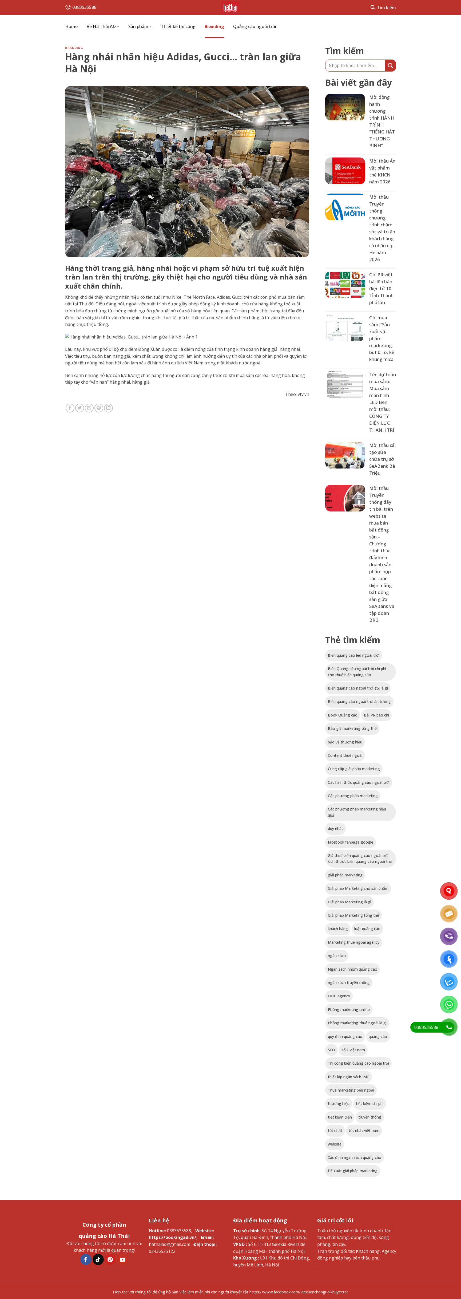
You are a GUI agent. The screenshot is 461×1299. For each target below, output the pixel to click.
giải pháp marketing (345, 874)
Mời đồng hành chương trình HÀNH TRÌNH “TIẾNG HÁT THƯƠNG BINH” (382, 121)
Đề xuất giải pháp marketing (352, 1170)
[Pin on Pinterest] (98, 408)
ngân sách (337, 955)
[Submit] (390, 66)
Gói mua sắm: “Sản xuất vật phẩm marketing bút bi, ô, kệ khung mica (381, 338)
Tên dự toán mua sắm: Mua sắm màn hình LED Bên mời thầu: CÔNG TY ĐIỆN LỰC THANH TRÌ (382, 402)
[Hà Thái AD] (230, 7)
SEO (331, 1049)
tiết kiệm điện (340, 1117)
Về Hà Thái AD (101, 26)
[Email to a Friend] (89, 408)
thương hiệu (338, 1103)
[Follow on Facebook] (86, 1259)
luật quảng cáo (367, 928)
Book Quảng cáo (342, 715)
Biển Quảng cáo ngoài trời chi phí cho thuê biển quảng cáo (357, 671)
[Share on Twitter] (79, 408)
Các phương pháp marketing (353, 795)
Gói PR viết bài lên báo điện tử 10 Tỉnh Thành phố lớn (381, 288)
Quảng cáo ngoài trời (254, 26)
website (334, 1144)
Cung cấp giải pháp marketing (354, 768)
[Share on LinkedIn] (108, 408)
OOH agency (339, 995)
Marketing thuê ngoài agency (353, 942)
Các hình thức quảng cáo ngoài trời (359, 782)
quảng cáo (378, 1036)
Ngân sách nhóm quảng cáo (352, 969)
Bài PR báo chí (376, 715)
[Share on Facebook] (70, 408)
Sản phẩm (138, 26)
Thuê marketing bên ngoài (351, 1090)
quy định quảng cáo (345, 1036)
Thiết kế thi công (178, 26)
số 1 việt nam (353, 1049)
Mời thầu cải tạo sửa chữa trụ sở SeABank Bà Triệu (382, 459)
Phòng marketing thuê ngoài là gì (357, 1022)
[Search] (383, 7)
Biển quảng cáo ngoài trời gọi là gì (358, 688)
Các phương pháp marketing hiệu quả (357, 811)
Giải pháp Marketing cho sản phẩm (358, 888)
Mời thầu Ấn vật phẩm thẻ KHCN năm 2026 (382, 171)
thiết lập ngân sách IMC (348, 1076)
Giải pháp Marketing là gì (349, 901)
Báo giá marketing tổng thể (352, 728)
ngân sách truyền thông (349, 982)
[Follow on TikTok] (98, 1259)
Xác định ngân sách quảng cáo (354, 1157)
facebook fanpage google (350, 842)
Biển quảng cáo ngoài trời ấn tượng (359, 701)
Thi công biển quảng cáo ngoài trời (358, 1063)
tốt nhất (335, 1130)
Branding (214, 26)
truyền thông (369, 1117)
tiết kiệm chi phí (369, 1103)
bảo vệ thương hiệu (345, 742)
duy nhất (335, 828)
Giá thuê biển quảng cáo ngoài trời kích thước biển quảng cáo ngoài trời (360, 858)
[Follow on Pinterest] (110, 1259)
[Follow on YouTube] (122, 1259)
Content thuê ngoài (345, 755)
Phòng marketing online (349, 1009)
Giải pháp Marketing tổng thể (353, 915)
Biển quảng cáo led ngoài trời (353, 655)
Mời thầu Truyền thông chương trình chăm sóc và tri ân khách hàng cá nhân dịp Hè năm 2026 (382, 228)
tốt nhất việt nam (364, 1130)
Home (71, 26)
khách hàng (338, 928)
